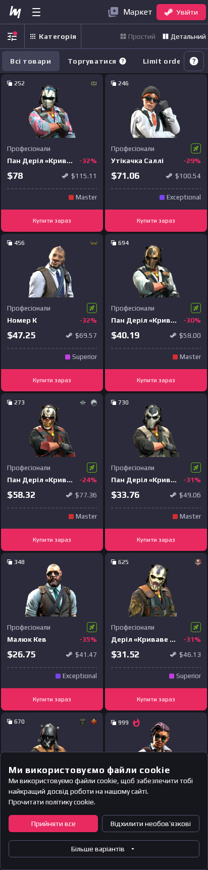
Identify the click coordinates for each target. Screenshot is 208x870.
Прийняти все (53, 824)
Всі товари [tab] (30, 61)
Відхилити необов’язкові (151, 824)
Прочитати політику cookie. (52, 802)
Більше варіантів (98, 849)
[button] (123, 61)
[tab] (97, 61)
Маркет (137, 12)
